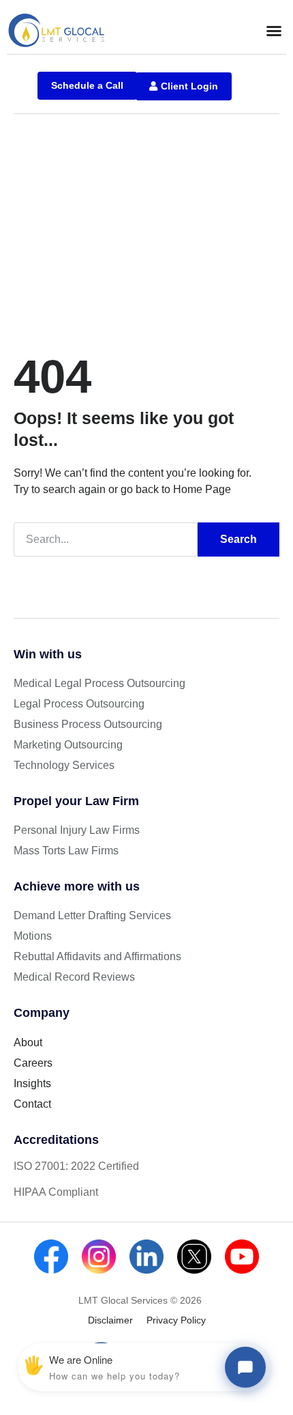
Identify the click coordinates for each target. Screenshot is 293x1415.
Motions (33, 936)
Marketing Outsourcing (68, 745)
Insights (32, 1083)
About (28, 1042)
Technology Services (64, 765)
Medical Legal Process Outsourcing (99, 683)
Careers (33, 1063)
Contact (32, 1104)
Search (238, 539)
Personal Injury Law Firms (77, 830)
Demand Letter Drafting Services (92, 915)
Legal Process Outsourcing (79, 704)
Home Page (202, 489)
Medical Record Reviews (74, 977)
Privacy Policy (176, 1320)
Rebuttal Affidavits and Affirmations (97, 956)
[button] (274, 30)
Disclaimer (110, 1320)
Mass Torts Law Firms (66, 850)
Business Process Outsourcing (88, 724)
